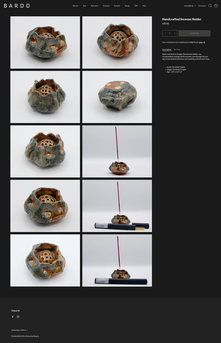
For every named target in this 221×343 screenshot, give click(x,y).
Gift (136, 6)
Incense (106, 6)
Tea (84, 6)
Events (117, 6)
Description (166, 49)
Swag (127, 6)
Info (144, 6)
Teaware (94, 6)
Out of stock (194, 33)
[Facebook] (13, 317)
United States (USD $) (19, 330)
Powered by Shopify (32, 336)
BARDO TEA (21, 336)
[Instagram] (18, 317)
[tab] (168, 49)
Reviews (177, 49)
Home (75, 6)
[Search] (210, 5)
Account (202, 6)
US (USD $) (188, 6)
